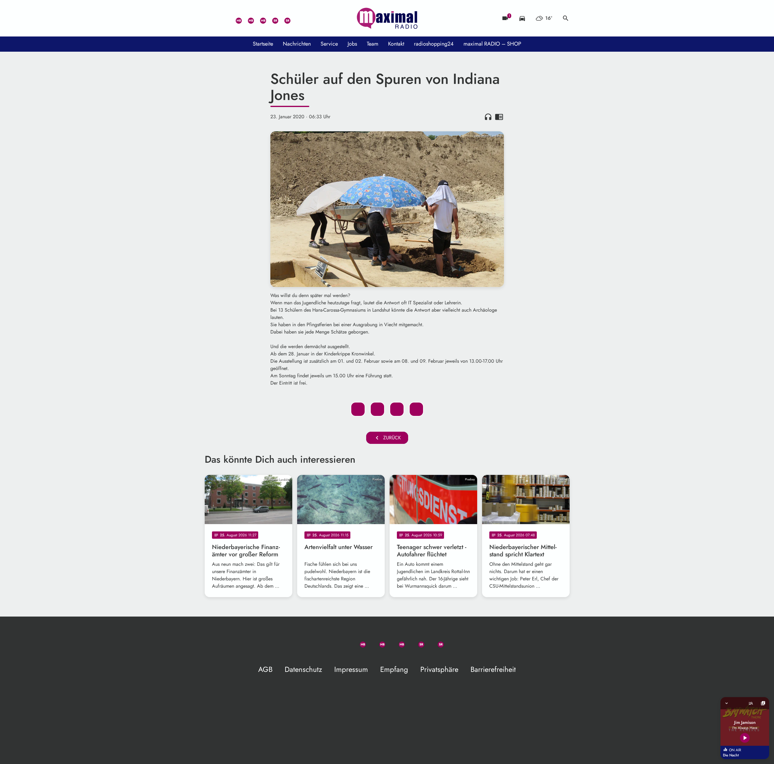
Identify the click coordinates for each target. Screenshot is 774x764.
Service (329, 44)
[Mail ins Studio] (211, 18)
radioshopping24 (434, 44)
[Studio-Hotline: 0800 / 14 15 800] (223, 18)
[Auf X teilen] (377, 409)
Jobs (352, 44)
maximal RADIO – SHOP (492, 44)
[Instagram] (259, 18)
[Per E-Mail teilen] (416, 409)
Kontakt (396, 44)
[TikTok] (296, 18)
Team (372, 44)
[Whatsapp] (235, 18)
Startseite (263, 44)
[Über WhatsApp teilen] (397, 409)
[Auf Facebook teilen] (358, 409)
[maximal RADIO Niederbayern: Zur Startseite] (387, 18)
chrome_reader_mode (499, 116)
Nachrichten (297, 44)
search (565, 18)
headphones (488, 116)
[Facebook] (247, 18)
